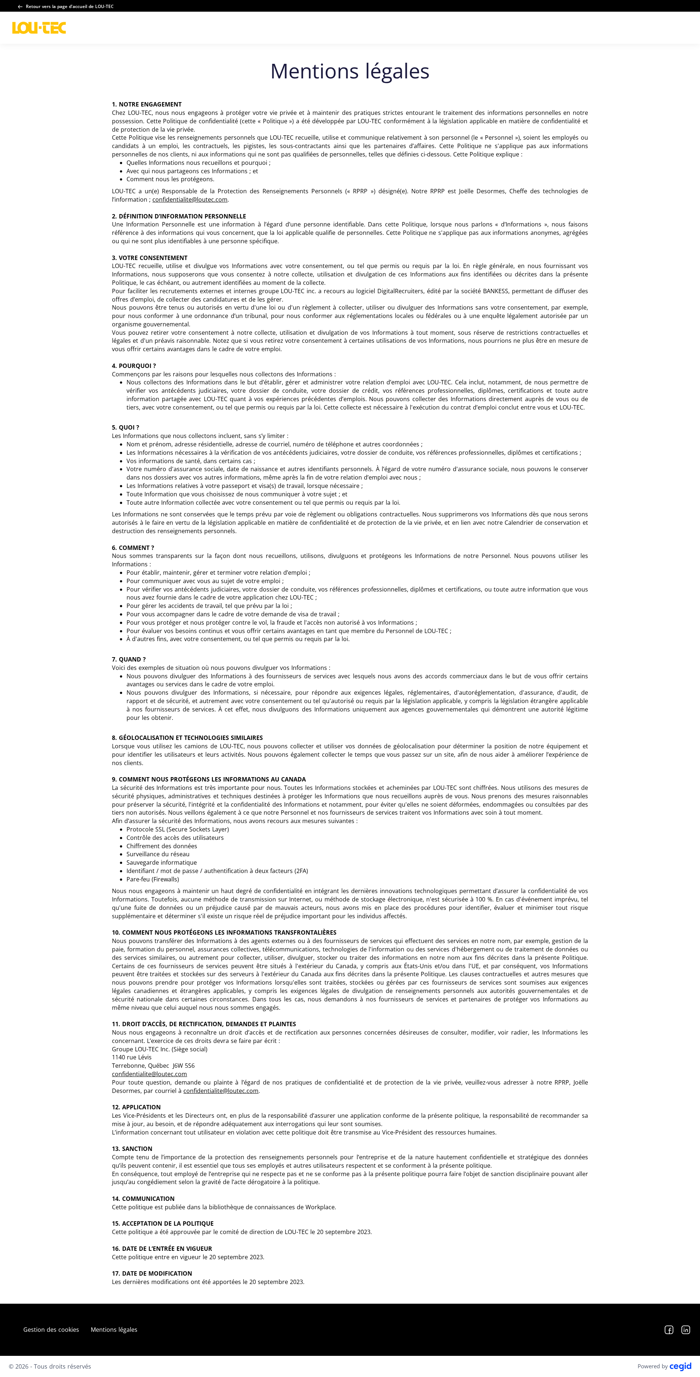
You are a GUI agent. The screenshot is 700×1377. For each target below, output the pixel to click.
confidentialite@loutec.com (190, 199)
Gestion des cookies (51, 1330)
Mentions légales (114, 1330)
